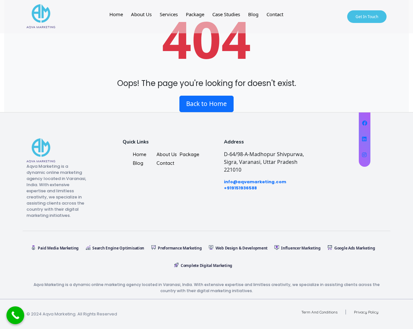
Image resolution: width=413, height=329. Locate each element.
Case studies (226, 14)
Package (195, 14)
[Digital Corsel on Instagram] (364, 155)
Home (116, 14)
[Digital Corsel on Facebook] (364, 123)
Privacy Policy (366, 312)
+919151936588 (240, 188)
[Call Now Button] (15, 315)
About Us (141, 14)
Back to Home (206, 103)
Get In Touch (367, 16)
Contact (275, 14)
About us (166, 154)
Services (169, 14)
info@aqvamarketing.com (255, 182)
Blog (253, 14)
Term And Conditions (319, 312)
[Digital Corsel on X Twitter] (364, 139)
